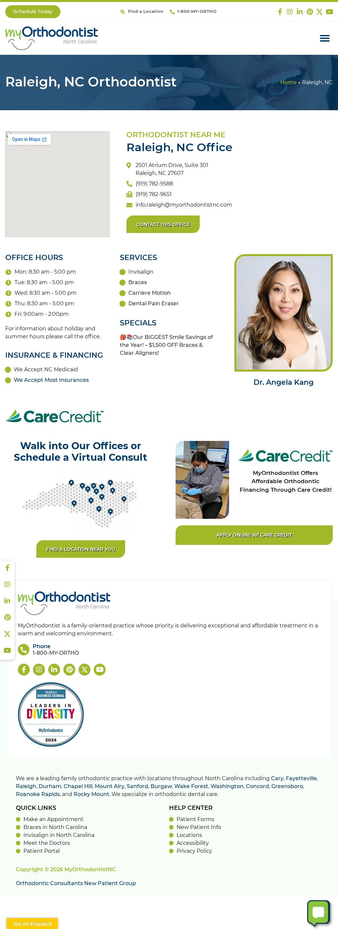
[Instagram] (290, 12)
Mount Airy (109, 786)
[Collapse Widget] (307, 771)
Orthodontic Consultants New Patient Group (76, 883)
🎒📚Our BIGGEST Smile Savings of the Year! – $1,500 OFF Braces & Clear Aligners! (166, 345)
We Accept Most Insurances (51, 380)
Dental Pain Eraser (153, 303)
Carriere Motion (149, 293)
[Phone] (23, 649)
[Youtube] (329, 12)
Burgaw (161, 786)
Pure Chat (305, 922)
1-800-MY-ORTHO (56, 653)
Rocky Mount (91, 794)
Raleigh (26, 786)
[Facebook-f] (280, 12)
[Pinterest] (309, 12)
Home (288, 82)
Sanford (137, 786)
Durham (50, 786)
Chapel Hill (78, 786)
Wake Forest (191, 786)
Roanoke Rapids (38, 794)
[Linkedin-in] (299, 12)
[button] (325, 38)
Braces (137, 282)
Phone (42, 646)
